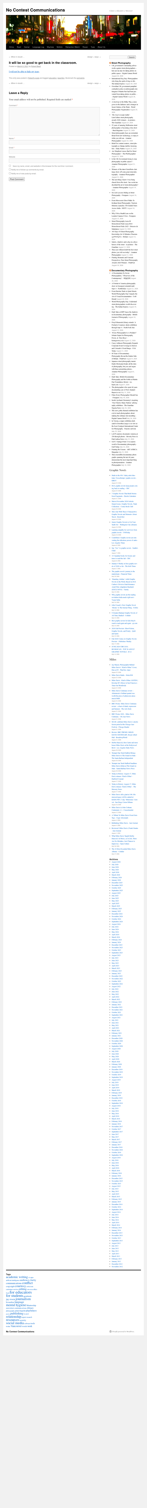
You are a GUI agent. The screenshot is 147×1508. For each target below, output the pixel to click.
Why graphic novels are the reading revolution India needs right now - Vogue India (124, 597)
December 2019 (117, 1069)
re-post (26, 1314)
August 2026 (116, 862)
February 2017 (117, 1142)
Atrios (11, 47)
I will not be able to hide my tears (24, 71)
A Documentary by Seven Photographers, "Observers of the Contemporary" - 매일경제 (123, 275)
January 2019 (116, 1095)
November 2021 (117, 1010)
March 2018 (116, 1118)
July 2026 (115, 864)
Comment (13, 105)
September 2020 (117, 1046)
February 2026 (117, 877)
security (23, 1320)
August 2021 (116, 1017)
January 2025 (116, 911)
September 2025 (117, 890)
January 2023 (116, 973)
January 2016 (116, 1176)
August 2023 (116, 955)
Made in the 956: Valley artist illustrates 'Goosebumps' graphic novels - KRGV (124, 478)
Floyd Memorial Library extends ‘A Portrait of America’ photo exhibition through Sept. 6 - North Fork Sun (124, 325)
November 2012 (117, 1266)
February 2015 (117, 1199)
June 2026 (115, 867)
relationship (13, 1316)
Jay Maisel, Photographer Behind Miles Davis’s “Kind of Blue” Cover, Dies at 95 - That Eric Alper (124, 667)
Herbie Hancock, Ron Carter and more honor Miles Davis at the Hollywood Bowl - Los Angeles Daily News (125, 745)
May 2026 (115, 869)
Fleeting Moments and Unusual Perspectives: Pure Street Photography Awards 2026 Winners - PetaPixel (125, 260)
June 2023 (115, 960)
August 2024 (116, 924)
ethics (35, 1289)
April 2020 (115, 1059)
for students (14, 1295)
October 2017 (116, 1129)
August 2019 (116, 1080)
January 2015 (116, 1201)
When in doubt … (17, 56)
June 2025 (115, 898)
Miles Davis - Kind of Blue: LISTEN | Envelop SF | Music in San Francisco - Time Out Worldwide (125, 683)
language (19, 1302)
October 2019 (116, 1074)
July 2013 (115, 1246)
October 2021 (116, 1012)
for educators (21, 1292)
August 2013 (116, 1243)
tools (33, 1323)
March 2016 (116, 1170)
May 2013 (115, 1251)
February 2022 (117, 1002)
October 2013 (116, 1238)
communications (14, 1283)
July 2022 (115, 989)
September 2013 (117, 1240)
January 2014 (116, 1230)
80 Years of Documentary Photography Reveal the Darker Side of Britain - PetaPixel (124, 356)
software (27, 1323)
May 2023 (115, 963)
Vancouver (16, 1326)
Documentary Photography (125, 270)
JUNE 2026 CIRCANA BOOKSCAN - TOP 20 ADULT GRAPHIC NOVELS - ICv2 (123, 649)
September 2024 (117, 921)
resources (12, 1319)
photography (10, 1311)
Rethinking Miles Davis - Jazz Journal (125, 823)
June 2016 (115, 1163)
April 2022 (115, 997)
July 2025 (115, 895)
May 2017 (115, 1137)
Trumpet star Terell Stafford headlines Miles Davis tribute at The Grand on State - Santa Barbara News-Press (124, 766)
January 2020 (116, 1067)
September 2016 (117, 1155)
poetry (8, 1314)
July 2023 (115, 958)
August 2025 (116, 893)
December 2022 (117, 976)
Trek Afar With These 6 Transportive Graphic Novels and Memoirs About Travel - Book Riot (124, 514)
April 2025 (115, 903)
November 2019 (117, 1072)
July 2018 (115, 1108)
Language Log (38, 47)
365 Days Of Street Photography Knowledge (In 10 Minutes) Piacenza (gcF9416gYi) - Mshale (124, 234)
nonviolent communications (16, 1308)
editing (23, 1289)
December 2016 (117, 1147)
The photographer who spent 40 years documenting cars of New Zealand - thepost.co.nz (124, 389)
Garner (27, 47)
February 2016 (117, 1173)
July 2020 (115, 1051)
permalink (80, 78)
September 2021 (117, 1015)
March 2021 (116, 1030)
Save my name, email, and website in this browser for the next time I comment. (43, 166)
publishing (17, 1313)
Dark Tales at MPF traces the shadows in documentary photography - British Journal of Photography (125, 314)
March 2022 (116, 999)
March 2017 (116, 1139)
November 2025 (117, 885)
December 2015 (117, 1178)
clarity (33, 1280)
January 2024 (116, 942)
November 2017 (117, 1126)
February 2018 (117, 1121)
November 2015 (117, 1181)
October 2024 (116, 919)
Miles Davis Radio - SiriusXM (122, 675)
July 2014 (115, 1214)
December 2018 (117, 1098)
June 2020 (115, 1054)
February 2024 (117, 939)
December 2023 (117, 945)
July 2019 (115, 1082)
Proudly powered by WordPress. (123, 1331)
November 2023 (117, 947)
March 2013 (116, 1256)
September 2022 (117, 984)
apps (32, 1277)
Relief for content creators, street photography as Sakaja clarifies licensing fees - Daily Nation (124, 146)
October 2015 (116, 1183)
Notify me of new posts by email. (23, 173)
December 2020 (117, 1038)
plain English (20, 1310)
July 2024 (115, 926)
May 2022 (115, 994)
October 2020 (116, 1043)
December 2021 (117, 1007)
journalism (23, 1298)
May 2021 (115, 1025)
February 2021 (117, 1033)
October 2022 (116, 981)
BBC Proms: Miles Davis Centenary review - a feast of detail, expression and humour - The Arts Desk (124, 706)
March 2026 (116, 875)
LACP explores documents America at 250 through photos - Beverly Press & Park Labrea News (125, 436)
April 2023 (115, 965)
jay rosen (10, 1299)
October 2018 (116, 1100)
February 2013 (117, 1259)
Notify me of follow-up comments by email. (27, 169)
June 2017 (115, 1134)
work (29, 1326)
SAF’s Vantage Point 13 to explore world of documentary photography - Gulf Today (124, 444)
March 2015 (116, 1196)
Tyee (93, 47)
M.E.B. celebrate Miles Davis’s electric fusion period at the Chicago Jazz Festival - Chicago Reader (125, 724)
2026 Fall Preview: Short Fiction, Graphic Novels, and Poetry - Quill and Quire (124, 631)
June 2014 (115, 1217)
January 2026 (116, 880)
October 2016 (116, 1152)
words (24, 1326)
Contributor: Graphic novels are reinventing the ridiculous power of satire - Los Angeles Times (125, 540)
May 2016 (115, 1165)
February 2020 (117, 1064)
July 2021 (115, 1020)
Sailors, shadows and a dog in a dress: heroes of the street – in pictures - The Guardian (125, 244)
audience (24, 1280)
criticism (29, 1286)
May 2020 (115, 1056)
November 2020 (117, 1041)
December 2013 (117, 1233)
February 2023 (117, 971)
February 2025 (117, 908)
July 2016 (115, 1160)
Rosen (85, 47)
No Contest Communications (35, 10)
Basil (19, 47)
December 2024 (117, 914)
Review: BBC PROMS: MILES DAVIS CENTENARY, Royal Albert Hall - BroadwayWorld (124, 734)
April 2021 (115, 1028)
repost (24, 1317)
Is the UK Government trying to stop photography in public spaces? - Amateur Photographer (124, 161)
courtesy (20, 1286)
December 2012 (117, 1264)
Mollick (60, 47)
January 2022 (116, 1004)
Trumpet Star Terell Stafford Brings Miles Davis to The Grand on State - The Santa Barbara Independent (124, 755)
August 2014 (116, 1212)
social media (15, 1322)
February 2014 (117, 1227)
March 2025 (116, 906)
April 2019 (115, 1087)
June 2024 (115, 929)
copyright (10, 1286)
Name (12, 138)
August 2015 (116, 1186)
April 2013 (115, 1253)
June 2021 (115, 1022)
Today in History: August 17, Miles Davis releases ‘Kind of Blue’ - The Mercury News (124, 786)
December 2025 (117, 882)
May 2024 (115, 932)
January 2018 (116, 1124)
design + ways (94, 56)
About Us (101, 47)
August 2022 (116, 986)
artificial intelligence (13, 1280)
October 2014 (116, 1207)
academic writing (17, 1277)
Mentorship (31, 1305)
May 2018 (115, 1113)
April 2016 (115, 1168)
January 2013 (116, 1261)
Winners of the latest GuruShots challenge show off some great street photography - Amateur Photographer (124, 172)
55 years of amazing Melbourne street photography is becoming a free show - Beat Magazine (124, 127)
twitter (8, 1326)
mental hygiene (16, 1305)
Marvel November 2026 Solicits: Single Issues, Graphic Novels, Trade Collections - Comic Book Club (124, 504)
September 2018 (117, 1103)
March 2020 (116, 1061)
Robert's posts (33, 78)
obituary (30, 1308)
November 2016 (117, 1150)
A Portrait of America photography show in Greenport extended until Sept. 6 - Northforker (124, 286)
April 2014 (115, 1222)
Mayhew (50, 47)
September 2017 (117, 1131)
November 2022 (117, 978)
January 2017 (116, 1144)
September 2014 (117, 1209)
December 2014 (117, 1204)
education (53, 78)
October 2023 (116, 950)
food (7, 1293)
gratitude (28, 1296)
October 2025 (116, 888)
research (29, 1317)
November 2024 (117, 916)
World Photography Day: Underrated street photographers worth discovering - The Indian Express (124, 304)
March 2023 (116, 968)
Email (11, 147)
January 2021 (116, 1035)
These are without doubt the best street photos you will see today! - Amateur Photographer (125, 252)
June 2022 (115, 991)
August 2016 (116, 1157)
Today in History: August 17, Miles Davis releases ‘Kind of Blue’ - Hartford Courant (124, 776)
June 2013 (115, 1248)
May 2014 (115, 1220)
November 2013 (117, 1235)
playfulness (31, 1310)
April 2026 (115, 872)
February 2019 (117, 1093)
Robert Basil (36, 66)
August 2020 (116, 1048)
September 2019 (117, 1077)
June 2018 (115, 1111)
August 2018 (116, 1105)
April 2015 (115, 1194)
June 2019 (115, 1085)
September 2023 (117, 952)
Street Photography (121, 62)
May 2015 (115, 1191)
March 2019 (116, 1090)
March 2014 (116, 1225)
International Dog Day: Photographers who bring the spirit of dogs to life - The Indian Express (125, 81)
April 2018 (115, 1116)
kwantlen (61, 78)
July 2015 (115, 1188)
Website (12, 156)
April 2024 (115, 934)
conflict (27, 1282)
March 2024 (116, 937)
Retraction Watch (72, 47)
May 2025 (115, 901)
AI (29, 1277)
